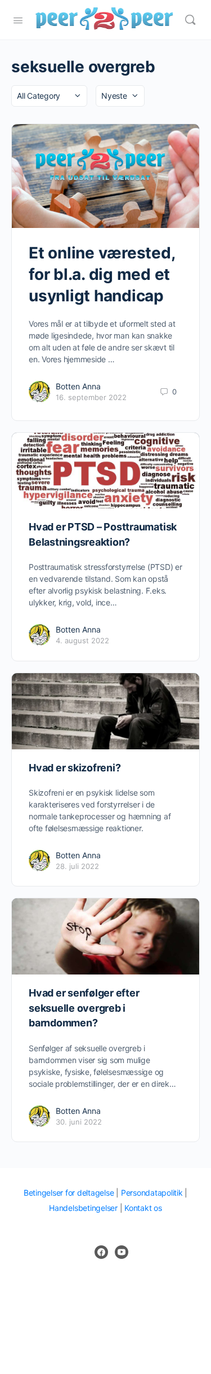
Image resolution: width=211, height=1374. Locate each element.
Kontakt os (143, 1208)
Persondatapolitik (152, 1192)
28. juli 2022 (77, 866)
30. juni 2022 (79, 1121)
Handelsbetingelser (83, 1208)
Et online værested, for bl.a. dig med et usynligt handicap (101, 274)
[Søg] (190, 19)
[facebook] (101, 1252)
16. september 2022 (91, 397)
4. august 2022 (82, 640)
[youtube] (121, 1252)
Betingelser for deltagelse (69, 1192)
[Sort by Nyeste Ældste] (120, 96)
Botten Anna (78, 386)
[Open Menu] (18, 19)
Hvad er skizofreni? (74, 768)
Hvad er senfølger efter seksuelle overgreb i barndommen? (84, 1008)
